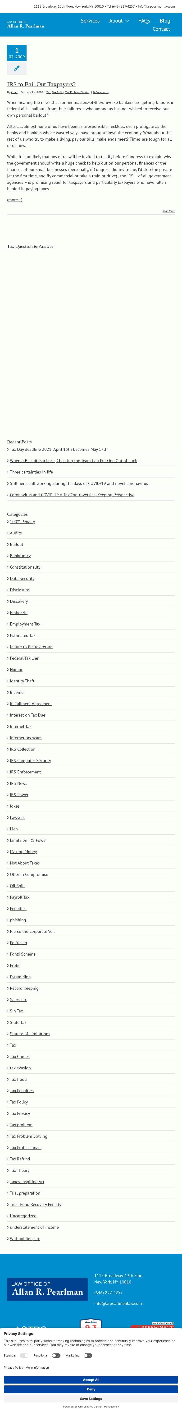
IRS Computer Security (30, 760)
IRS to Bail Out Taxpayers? (41, 84)
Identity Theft (22, 681)
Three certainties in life (31, 472)
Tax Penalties (22, 1090)
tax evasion (20, 1068)
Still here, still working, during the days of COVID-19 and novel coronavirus (79, 483)
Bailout (16, 544)
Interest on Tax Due (27, 715)
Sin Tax (16, 1011)
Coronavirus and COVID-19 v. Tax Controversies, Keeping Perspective (72, 494)
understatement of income (34, 1227)
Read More (169, 211)
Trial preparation (25, 1193)
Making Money (23, 851)
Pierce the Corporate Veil (32, 931)
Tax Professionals (25, 1147)
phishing (18, 920)
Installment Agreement (31, 703)
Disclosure (19, 590)
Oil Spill (17, 885)
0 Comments (101, 92)
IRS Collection (23, 749)
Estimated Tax (23, 635)
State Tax (18, 1022)
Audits (16, 533)
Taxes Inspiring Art (27, 1181)
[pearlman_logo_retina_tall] (25, 20)
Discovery (19, 601)
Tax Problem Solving (77, 92)
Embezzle (18, 612)
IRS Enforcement (25, 772)
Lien (14, 829)
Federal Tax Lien (24, 658)
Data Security (22, 578)
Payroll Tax (19, 897)
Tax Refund (20, 1159)
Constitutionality (25, 567)
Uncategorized (23, 1216)
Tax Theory (19, 1170)
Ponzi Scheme (23, 954)
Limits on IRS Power (28, 840)
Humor (16, 669)
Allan (14, 92)
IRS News (18, 783)
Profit (15, 965)
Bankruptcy (20, 555)
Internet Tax (21, 726)
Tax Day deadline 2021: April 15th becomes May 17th (58, 449)
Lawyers (17, 817)
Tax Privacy (20, 1113)
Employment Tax (25, 624)
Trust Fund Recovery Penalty (35, 1204)
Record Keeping (24, 988)
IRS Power (19, 794)
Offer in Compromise (29, 874)
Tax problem (21, 1124)
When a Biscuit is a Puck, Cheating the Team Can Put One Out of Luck (73, 460)
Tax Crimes (20, 1056)
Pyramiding (20, 977)
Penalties (18, 908)
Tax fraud (18, 1079)
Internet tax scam (26, 737)
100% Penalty (22, 521)
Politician (18, 942)
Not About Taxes (25, 863)
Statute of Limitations (30, 1033)
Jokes (15, 806)
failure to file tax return (31, 646)
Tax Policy (58, 92)
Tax (48, 92)
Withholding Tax (25, 1238)
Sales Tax (18, 999)
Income (16, 692)
